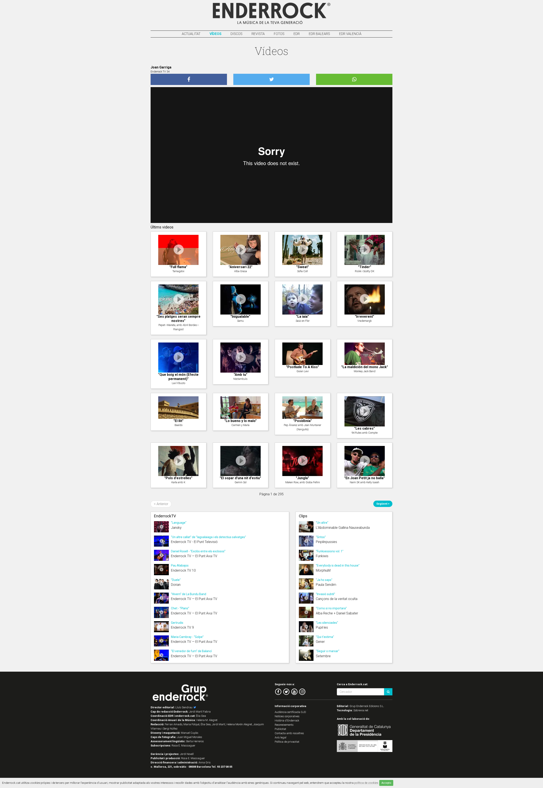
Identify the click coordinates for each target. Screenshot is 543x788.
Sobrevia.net (360, 710)
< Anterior (161, 504)
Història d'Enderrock (287, 720)
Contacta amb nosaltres (289, 733)
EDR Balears (319, 34)
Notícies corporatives (287, 716)
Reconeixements (284, 724)
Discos (236, 34)
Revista (258, 34)
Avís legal (280, 737)
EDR (297, 34)
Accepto (386, 782)
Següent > (382, 503)
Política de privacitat (287, 741)
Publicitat (280, 729)
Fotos (279, 34)
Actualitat (191, 34)
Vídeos (215, 34)
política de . (366, 782)
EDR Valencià (350, 34)
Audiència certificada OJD (290, 712)
